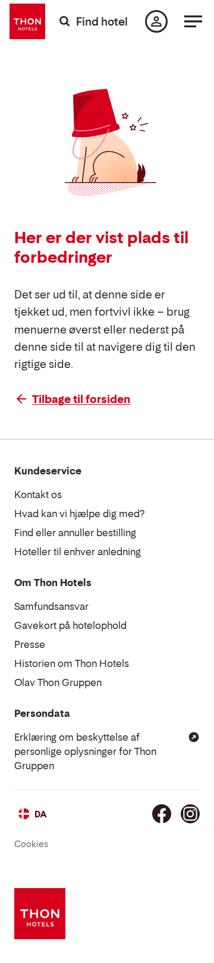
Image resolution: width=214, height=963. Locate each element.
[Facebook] (161, 813)
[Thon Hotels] (27, 21)
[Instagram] (190, 813)
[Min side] (156, 21)
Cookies (31, 844)
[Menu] (193, 21)
